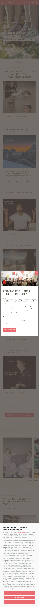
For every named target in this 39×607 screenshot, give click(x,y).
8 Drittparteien (21, 532)
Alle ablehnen (19, 597)
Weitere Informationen (19, 602)
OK (19, 593)
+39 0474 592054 (9, 330)
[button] (35, 527)
